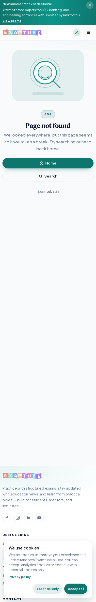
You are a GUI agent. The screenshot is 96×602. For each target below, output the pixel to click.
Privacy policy (20, 577)
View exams (11, 21)
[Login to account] (76, 33)
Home (50, 163)
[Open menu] (89, 32)
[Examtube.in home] (22, 32)
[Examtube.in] (22, 476)
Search (50, 176)
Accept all (76, 589)
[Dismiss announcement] (90, 5)
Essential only (48, 589)
